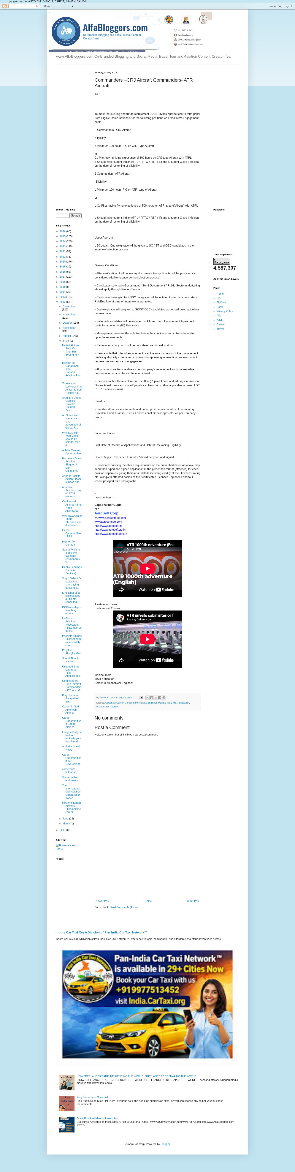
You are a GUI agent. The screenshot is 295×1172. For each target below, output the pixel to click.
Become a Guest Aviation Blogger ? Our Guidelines (72, 465)
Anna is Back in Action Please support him (72, 479)
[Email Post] (140, 697)
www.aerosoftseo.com (112, 517)
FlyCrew (221, 302)
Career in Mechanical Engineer (141, 702)
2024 (63, 241)
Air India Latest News (71, 748)
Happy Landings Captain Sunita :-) (72, 570)
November (69, 314)
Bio (218, 298)
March (67, 823)
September (69, 327)
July (65, 341)
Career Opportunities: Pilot (71, 533)
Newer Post (102, 901)
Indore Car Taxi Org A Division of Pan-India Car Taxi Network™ (101, 932)
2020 (63, 261)
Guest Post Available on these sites (97, 1118)
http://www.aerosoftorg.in (110, 529)
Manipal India (165, 702)
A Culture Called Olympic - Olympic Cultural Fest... (71, 404)
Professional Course (107, 706)
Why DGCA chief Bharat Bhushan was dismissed (72, 520)
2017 (63, 276)
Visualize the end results (70, 779)
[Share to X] (156, 698)
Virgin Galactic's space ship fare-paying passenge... (71, 583)
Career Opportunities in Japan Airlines (71, 722)
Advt (219, 320)
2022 (63, 251)
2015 (63, 286)
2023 (63, 246)
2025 (63, 236)
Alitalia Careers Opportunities (71, 452)
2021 (63, 256)
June (66, 818)
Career (221, 324)
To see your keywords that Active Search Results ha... (72, 388)
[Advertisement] (147, 864)
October (68, 322)
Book (220, 306)
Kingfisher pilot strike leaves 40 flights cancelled (71, 597)
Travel (220, 329)
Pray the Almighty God (71, 652)
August (67, 335)
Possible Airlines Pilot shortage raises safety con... (72, 640)
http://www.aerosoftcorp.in (111, 533)
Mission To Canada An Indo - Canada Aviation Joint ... (71, 370)
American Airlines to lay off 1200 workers (71, 492)
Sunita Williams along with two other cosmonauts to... (71, 556)
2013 (63, 297)
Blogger (165, 1144)
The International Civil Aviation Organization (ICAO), (71, 791)
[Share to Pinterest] (164, 698)
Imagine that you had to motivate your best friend (72, 737)
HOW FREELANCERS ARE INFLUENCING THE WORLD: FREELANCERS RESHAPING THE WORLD (136, 1076)
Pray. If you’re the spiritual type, (70, 698)
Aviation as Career (114, 702)
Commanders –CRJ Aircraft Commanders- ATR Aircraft (71, 685)
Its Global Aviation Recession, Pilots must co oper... (72, 625)
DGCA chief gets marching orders (71, 610)
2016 (63, 281)
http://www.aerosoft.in (108, 525)
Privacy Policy (225, 311)
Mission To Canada (68, 543)
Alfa (219, 315)
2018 (63, 271)
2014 (63, 291)
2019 (63, 266)
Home (148, 901)
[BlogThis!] (151, 698)
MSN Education (181, 702)
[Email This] (147, 698)
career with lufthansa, (69, 771)
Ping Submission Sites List (92, 1097)
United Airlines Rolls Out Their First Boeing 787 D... (70, 351)
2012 (63, 302)
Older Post (193, 901)
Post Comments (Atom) (124, 907)
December (69, 306)
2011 (63, 830)
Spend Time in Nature (70, 660)
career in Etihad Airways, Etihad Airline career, (71, 807)
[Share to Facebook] (160, 698)
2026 (63, 231)
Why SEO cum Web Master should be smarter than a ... (71, 439)
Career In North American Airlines (71, 709)
